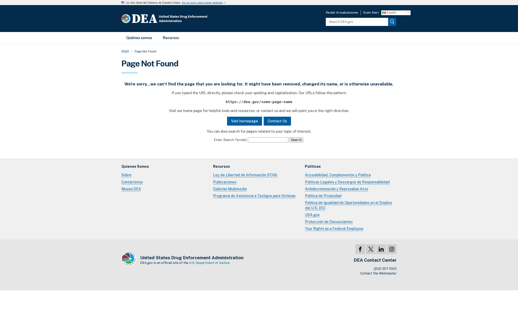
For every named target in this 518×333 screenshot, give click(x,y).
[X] (371, 249)
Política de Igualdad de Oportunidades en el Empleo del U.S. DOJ (348, 205)
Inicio (125, 51)
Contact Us (277, 121)
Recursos (171, 38)
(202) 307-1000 (385, 269)
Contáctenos (132, 182)
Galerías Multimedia (230, 189)
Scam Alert (371, 12)
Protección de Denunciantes (329, 222)
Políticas (313, 166)
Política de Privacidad (323, 196)
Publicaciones (224, 182)
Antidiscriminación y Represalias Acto (336, 189)
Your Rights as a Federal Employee (334, 228)
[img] (392, 22)
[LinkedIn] (381, 249)
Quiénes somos (139, 38)
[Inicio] (176, 18)
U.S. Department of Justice (209, 263)
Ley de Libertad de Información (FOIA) (245, 175)
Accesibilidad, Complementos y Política (338, 175)
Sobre (126, 175)
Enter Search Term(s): (230, 140)
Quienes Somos (135, 166)
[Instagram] (392, 249)
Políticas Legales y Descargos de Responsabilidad (347, 182)
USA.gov (312, 215)
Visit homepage (244, 121)
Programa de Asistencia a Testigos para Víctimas (254, 196)
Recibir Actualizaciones (342, 12)
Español (391, 12)
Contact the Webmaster (378, 273)
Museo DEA (131, 189)
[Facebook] (360, 249)
